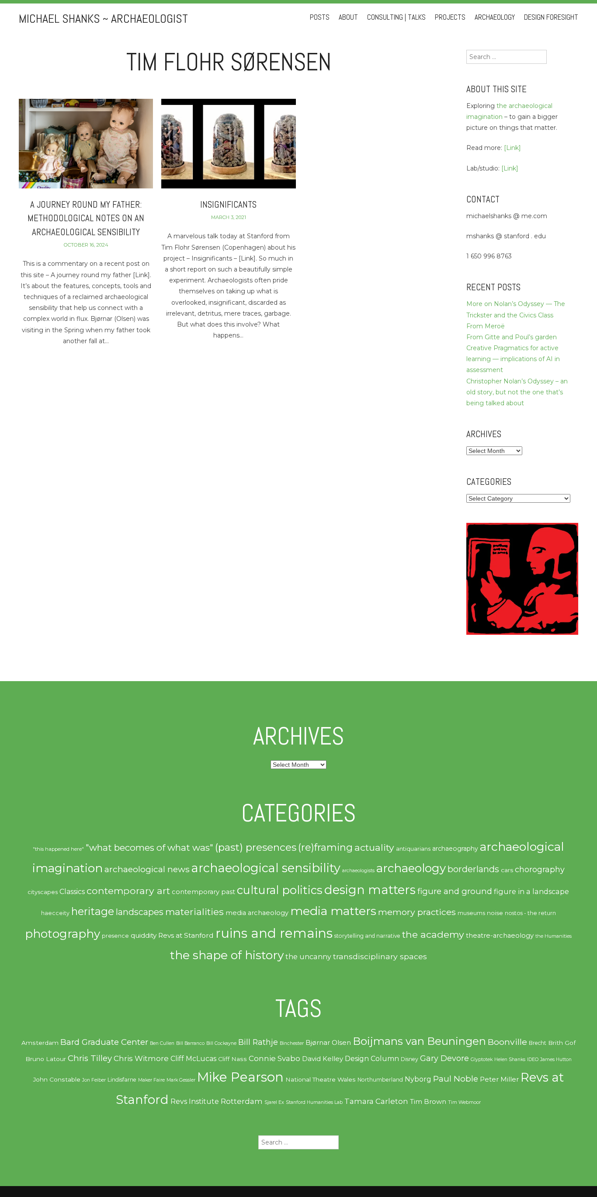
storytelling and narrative (367, 936)
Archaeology (495, 17)
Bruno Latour (45, 1058)
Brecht (537, 1043)
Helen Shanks (509, 1059)
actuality (374, 847)
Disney (409, 1059)
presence (115, 936)
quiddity (143, 935)
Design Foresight (551, 17)
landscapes (139, 912)
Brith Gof (562, 1042)
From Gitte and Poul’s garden (511, 337)
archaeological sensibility (265, 868)
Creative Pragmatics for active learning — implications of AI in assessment (513, 359)
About (348, 17)
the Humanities (553, 936)
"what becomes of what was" (149, 847)
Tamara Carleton (376, 1101)
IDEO (532, 1059)
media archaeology (257, 913)
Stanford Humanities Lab (314, 1102)
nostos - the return (530, 913)
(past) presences (255, 847)
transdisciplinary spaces (380, 956)
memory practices (417, 912)
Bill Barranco (190, 1043)
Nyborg (418, 1079)
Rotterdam (242, 1101)
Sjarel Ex (274, 1102)
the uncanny (308, 956)
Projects (450, 17)
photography (62, 934)
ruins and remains (274, 933)
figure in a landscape (531, 891)
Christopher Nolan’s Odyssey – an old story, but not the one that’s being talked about (517, 392)
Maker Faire (151, 1080)
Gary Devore (444, 1058)
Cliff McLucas (193, 1058)
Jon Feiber (94, 1080)
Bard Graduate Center (104, 1042)
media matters (333, 911)
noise (495, 912)
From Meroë (485, 326)
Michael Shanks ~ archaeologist (103, 18)
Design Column (372, 1058)
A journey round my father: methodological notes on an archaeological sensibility (86, 218)
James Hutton (556, 1059)
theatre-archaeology (500, 936)
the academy (433, 934)
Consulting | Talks (396, 17)
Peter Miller (499, 1079)
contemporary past (203, 892)
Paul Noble (455, 1079)
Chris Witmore (141, 1058)
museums (471, 913)
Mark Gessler (181, 1080)
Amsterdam (40, 1042)
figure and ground (454, 891)
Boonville (507, 1042)
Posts (320, 17)
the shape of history (227, 955)
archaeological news (147, 869)
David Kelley (322, 1059)
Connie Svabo (274, 1058)
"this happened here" (58, 849)
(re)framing (325, 847)
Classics (72, 891)
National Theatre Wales (320, 1079)
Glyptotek (482, 1059)
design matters (370, 889)
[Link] (512, 148)
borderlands (473, 869)
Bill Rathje (258, 1042)
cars (507, 869)
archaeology (411, 868)
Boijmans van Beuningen (419, 1041)
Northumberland (380, 1079)
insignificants (228, 204)
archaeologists (358, 870)
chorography (540, 869)
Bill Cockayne (221, 1043)
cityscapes (43, 891)
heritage (92, 911)
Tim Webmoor (464, 1102)
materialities (194, 911)
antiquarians (413, 848)
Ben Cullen (162, 1043)
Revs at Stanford (186, 935)
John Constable (56, 1079)
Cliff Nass (232, 1058)
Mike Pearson (240, 1077)
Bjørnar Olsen (328, 1043)
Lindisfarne (122, 1079)
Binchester (292, 1043)
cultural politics (280, 890)
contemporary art (128, 890)
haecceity (55, 913)
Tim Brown (428, 1102)
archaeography (455, 849)
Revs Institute (194, 1101)
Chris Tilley (90, 1058)
